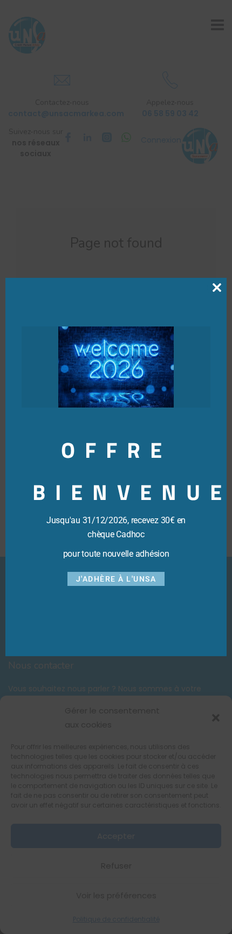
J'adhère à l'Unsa (116, 579)
